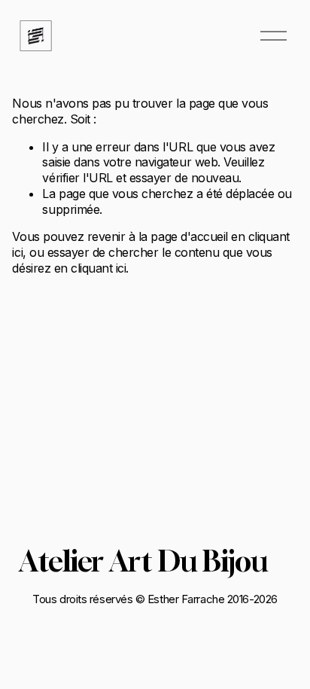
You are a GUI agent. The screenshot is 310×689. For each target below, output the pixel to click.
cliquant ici (98, 268)
